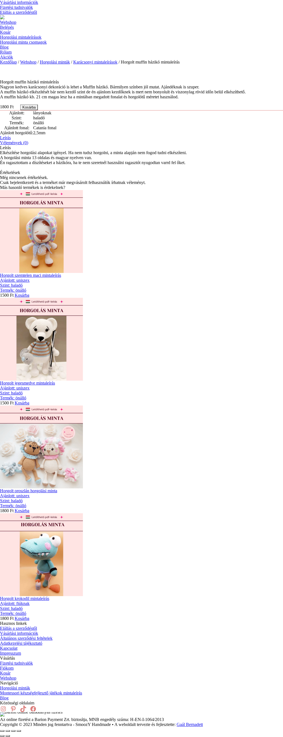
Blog (4, 47)
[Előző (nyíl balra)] (2, 736)
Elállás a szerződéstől (18, 12)
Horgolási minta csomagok (23, 42)
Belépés (7, 27)
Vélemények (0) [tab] (14, 142)
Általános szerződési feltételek (26, 638)
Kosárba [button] (22, 295)
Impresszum (10, 653)
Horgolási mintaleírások (20, 37)
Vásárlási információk (19, 2)
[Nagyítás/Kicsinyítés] (2, 731)
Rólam (6, 52)
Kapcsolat (8, 648)
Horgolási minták (55, 62)
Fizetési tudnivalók (16, 7)
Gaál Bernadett (190, 724)
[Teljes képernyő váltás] (8, 731)
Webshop (8, 22)
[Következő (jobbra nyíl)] (8, 736)
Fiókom (7, 668)
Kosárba (29, 107)
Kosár (5, 32)
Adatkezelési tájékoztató (21, 643)
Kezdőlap (8, 62)
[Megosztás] (13, 731)
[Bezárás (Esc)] (19, 731)
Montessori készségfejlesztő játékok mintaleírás (41, 693)
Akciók (6, 57)
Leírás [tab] (5, 137)
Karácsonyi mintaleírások (95, 62)
